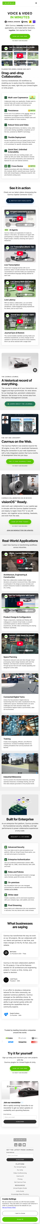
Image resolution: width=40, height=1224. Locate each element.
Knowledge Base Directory (20, 1194)
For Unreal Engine (20, 1167)
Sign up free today (20, 522)
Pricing (20, 1179)
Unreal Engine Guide (20, 1188)
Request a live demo (20, 837)
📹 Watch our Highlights (20, 200)
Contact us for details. (11, 889)
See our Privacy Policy (9, 1207)
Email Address (7, 1114)
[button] (36, 3)
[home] (8, 3)
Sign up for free (20, 1068)
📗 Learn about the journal (20, 404)
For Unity (20, 1170)
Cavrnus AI (20, 1176)
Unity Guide (20, 1191)
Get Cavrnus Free (20, 1182)
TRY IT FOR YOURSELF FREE (20, 461)
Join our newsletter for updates (20, 530)
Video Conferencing (20, 1173)
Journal (26, 113)
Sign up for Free (20, 36)
